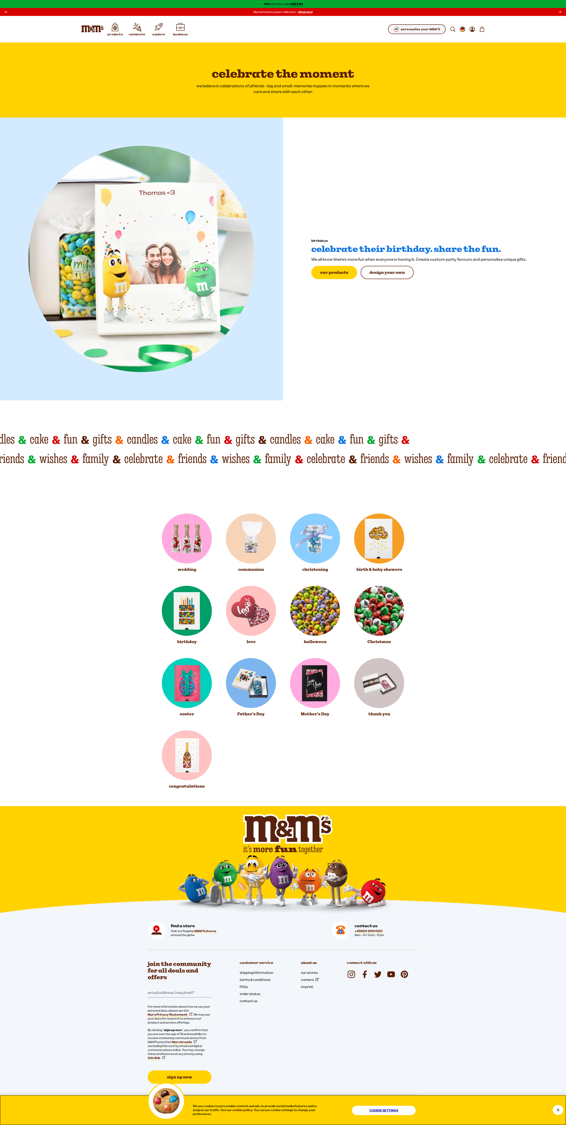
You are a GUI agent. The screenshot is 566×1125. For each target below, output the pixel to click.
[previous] (6, 12)
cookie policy (242, 1110)
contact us (248, 1001)
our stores (309, 973)
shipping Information (256, 973)
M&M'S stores (205, 931)
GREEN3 (296, 4)
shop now (305, 12)
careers (307, 980)
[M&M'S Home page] (92, 29)
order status (250, 994)
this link (154, 1058)
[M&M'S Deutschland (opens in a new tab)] (391, 974)
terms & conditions (255, 980)
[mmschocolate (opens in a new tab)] (351, 974)
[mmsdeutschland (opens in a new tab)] (364, 974)
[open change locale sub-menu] (462, 29)
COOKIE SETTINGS (383, 1110)
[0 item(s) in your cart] (482, 29)
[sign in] (472, 29)
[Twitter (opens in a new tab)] (378, 974)
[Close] (558, 1110)
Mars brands (182, 1042)
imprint (307, 987)
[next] (559, 12)
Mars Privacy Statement (167, 1014)
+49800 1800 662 (368, 931)
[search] (452, 29)
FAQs (244, 987)
